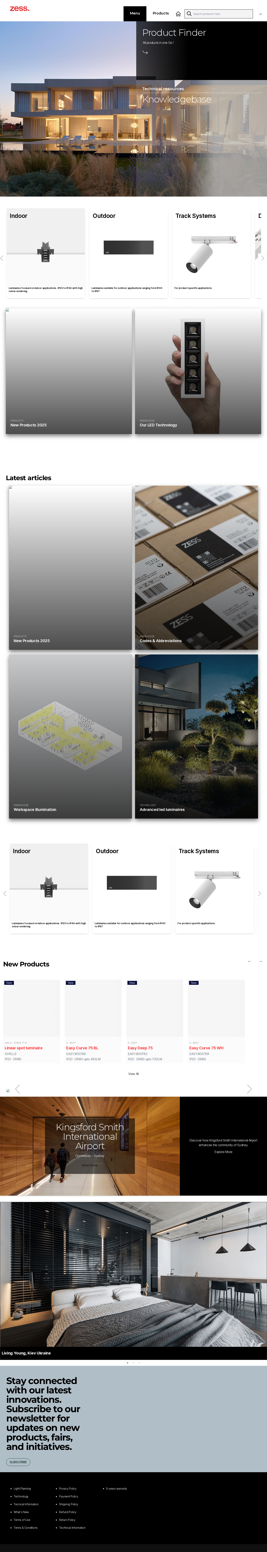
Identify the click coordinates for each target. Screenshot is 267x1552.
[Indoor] (46, 247)
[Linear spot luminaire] (31, 1009)
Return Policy (67, 1519)
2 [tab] (133, 1363)
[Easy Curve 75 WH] (216, 1009)
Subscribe (18, 1462)
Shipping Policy (68, 1504)
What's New (21, 1512)
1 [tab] (128, 1363)
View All (133, 1074)
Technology (21, 1496)
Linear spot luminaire (24, 1048)
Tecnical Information (26, 1504)
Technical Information (72, 1527)
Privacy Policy (67, 1488)
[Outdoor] (129, 247)
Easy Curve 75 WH (206, 1048)
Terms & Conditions (26, 1527)
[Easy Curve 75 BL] (93, 1009)
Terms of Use (22, 1519)
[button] (261, 14)
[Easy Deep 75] (154, 1009)
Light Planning (22, 1488)
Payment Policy (68, 1496)
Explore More (223, 1152)
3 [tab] (139, 1363)
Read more (90, 1165)
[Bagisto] (24, 10)
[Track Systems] (211, 247)
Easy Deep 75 (140, 1048)
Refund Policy (67, 1512)
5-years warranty (116, 1488)
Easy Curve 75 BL (82, 1048)
